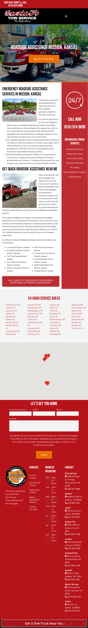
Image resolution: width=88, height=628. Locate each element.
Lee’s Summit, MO (35, 313)
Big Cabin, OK (55, 313)
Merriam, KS (11, 316)
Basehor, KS (11, 334)
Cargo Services (75, 176)
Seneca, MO (76, 310)
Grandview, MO (34, 328)
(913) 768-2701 (15, 8)
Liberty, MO (32, 319)
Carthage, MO (55, 334)
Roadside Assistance (74, 149)
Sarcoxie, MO (77, 313)
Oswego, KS (76, 325)
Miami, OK (54, 307)
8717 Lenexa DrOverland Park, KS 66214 (73, 559)
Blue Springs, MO (34, 307)
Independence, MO (35, 310)
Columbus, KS (55, 325)
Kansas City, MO (34, 305)
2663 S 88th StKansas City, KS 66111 (72, 528)
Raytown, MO (33, 316)
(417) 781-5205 (73, 517)
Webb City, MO (77, 305)
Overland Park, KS (13, 305)
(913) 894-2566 (73, 548)
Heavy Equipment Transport (74, 172)
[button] (47, 384)
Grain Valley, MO (34, 331)
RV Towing (74, 167)
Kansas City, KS (12, 322)
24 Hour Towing (33, 476)
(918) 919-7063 (73, 579)
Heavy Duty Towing (75, 154)
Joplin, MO (54, 328)
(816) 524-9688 (15, 5)
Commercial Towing (75, 158)
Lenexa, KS (10, 307)
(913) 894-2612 (73, 503)
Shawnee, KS (11, 310)
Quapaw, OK (54, 305)
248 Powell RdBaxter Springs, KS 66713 (73, 590)
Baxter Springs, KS (57, 319)
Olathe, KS (10, 313)
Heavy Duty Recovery (75, 163)
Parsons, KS (76, 322)
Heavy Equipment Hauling (34, 499)
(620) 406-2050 (74, 596)
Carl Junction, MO (79, 307)
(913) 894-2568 (73, 534)
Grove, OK (54, 316)
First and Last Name (17, 410)
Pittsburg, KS (55, 322)
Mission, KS (10, 319)
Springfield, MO (78, 319)
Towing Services (33, 508)
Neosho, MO (54, 331)
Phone (59, 410)
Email (35, 410)
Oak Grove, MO (34, 334)
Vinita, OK (54, 310)
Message (13, 418)
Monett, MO (76, 316)
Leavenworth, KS (13, 331)
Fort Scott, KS (77, 328)
